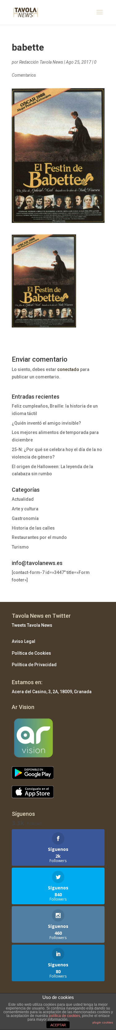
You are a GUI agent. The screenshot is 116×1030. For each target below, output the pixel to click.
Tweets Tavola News (32, 625)
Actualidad (23, 499)
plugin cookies (102, 1022)
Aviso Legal (23, 641)
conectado (68, 369)
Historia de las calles (33, 528)
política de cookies (64, 1016)
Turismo (20, 546)
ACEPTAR (58, 1025)
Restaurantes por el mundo (39, 537)
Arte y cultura (25, 508)
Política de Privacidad (34, 664)
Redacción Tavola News (41, 62)
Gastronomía (25, 518)
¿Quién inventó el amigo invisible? (46, 423)
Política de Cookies (31, 653)
